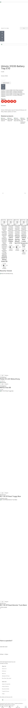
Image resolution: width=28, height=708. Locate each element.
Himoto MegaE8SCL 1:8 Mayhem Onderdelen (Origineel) (4, 239)
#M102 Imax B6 (5, 387)
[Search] (24, 28)
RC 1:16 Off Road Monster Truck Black (13, 605)
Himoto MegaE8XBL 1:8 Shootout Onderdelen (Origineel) (4, 246)
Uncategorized (3, 377)
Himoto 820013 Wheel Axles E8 (4, 258)
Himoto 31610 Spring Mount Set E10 (17, 239)
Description (3, 105)
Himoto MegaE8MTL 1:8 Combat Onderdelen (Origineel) (4, 233)
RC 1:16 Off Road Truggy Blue (10, 496)
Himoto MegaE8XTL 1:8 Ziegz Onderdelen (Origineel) (4, 252)
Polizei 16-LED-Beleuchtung (10, 379)
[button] (2, 32)
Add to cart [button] (4, 222)
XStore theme (11, 703)
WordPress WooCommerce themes (7, 704)
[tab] (14, 105)
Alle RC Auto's (3, 494)
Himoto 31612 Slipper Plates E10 (10, 239)
